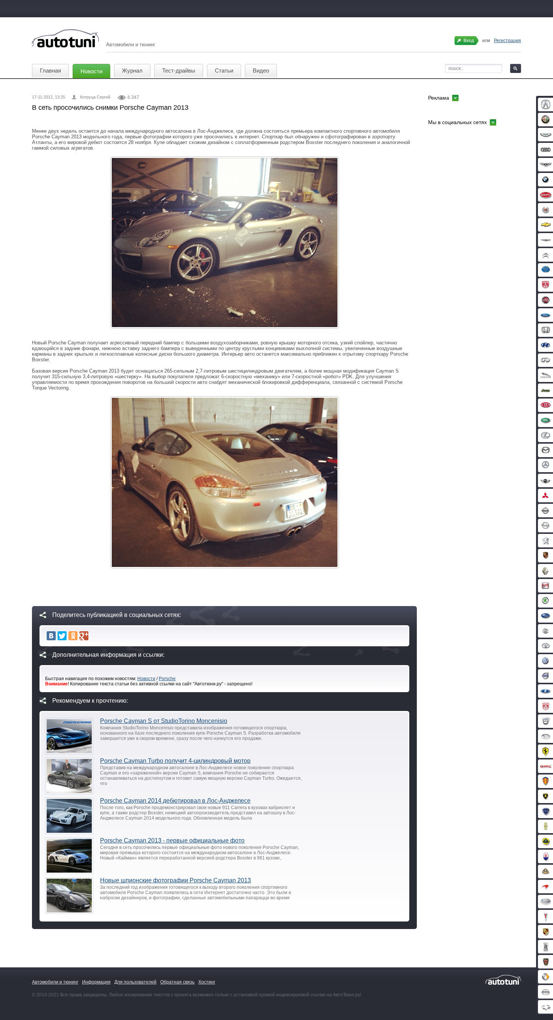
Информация (96, 982)
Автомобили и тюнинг (55, 982)
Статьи (224, 70)
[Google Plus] (83, 635)
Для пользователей (135, 982)
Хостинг (206, 982)
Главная (50, 70)
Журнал (132, 70)
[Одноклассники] (72, 635)
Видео (261, 70)
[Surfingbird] (94, 635)
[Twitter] (62, 635)
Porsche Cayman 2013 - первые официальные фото (172, 840)
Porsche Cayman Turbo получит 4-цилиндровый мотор (175, 761)
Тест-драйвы (178, 70)
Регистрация (507, 40)
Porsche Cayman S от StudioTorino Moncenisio (163, 721)
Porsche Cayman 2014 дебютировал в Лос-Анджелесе (175, 800)
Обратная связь (177, 982)
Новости (91, 71)
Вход (468, 40)
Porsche (167, 678)
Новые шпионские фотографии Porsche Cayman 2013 (175, 880)
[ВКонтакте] (51, 635)
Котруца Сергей (95, 97)
